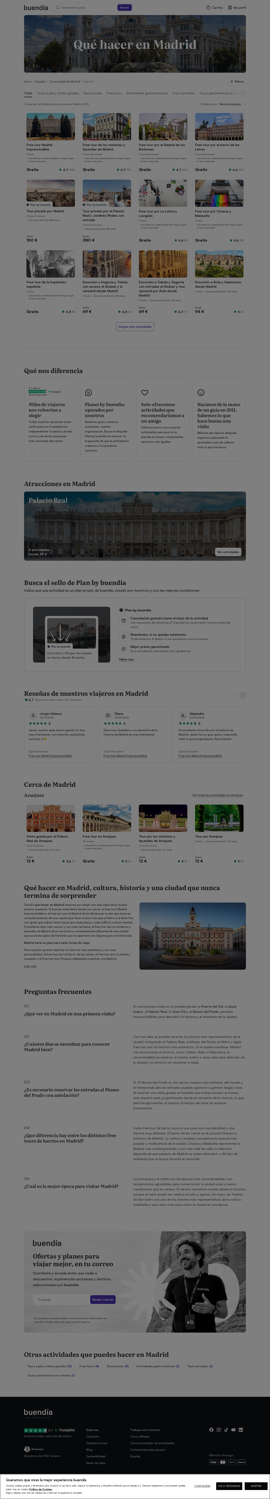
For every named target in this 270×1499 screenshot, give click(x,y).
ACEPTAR (256, 1486)
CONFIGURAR (202, 1486)
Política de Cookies (40, 1489)
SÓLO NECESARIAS (229, 1486)
